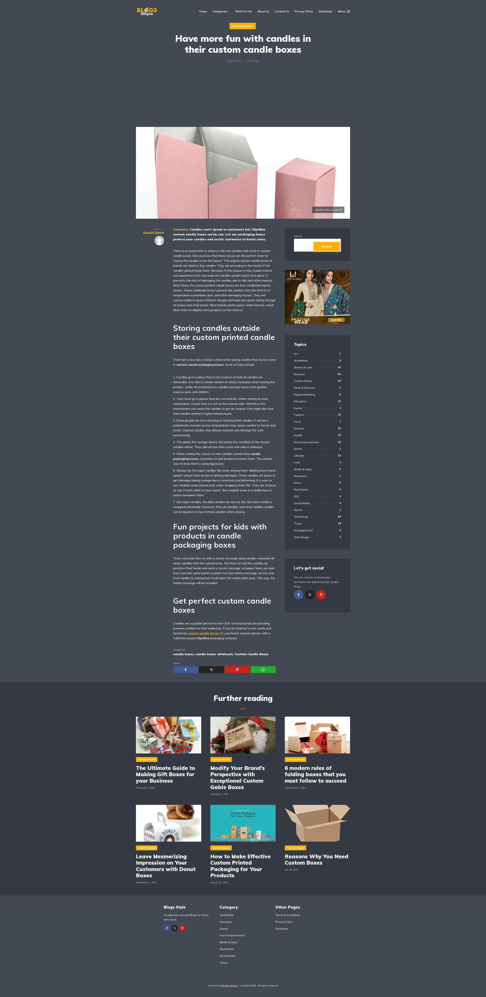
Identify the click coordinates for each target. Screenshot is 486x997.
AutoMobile (301, 360)
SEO (296, 496)
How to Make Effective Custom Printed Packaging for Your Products (240, 866)
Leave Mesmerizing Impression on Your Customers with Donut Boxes (166, 866)
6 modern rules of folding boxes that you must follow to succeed (315, 774)
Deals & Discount (304, 387)
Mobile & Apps (303, 469)
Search (298, 236)
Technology (301, 516)
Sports (298, 510)
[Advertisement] (243, 98)
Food (297, 421)
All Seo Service (229, 985)
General (299, 428)
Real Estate (301, 489)
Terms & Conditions (287, 915)
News (297, 482)
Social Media (302, 503)
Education (300, 401)
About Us (263, 11)
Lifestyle (299, 455)
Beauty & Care (303, 367)
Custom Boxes (243, 26)
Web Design (301, 537)
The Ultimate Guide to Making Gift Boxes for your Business (165, 774)
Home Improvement (306, 442)
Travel (297, 523)
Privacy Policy (304, 11)
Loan (297, 462)
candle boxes (183, 654)
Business (299, 374)
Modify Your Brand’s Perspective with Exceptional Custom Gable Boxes (237, 777)
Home (203, 11)
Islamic (298, 449)
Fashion (299, 415)
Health (298, 435)
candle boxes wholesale (214, 654)
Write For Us (243, 11)
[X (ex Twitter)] (310, 594)
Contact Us (282, 11)
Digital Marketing (304, 394)
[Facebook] (298, 594)
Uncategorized (303, 530)
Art (296, 353)
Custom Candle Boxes (251, 654)
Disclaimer (325, 11)
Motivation (300, 476)
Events (298, 408)
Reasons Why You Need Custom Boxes (316, 859)
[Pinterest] (321, 594)
